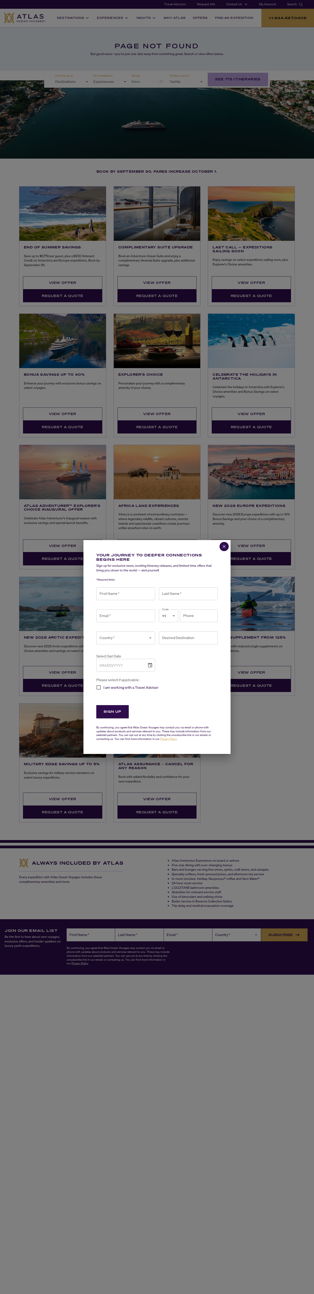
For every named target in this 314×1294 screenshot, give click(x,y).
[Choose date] (150, 665)
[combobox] (122, 638)
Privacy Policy (168, 739)
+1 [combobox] (164, 616)
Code (165, 609)
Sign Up (112, 711)
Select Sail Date (108, 656)
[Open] (150, 638)
